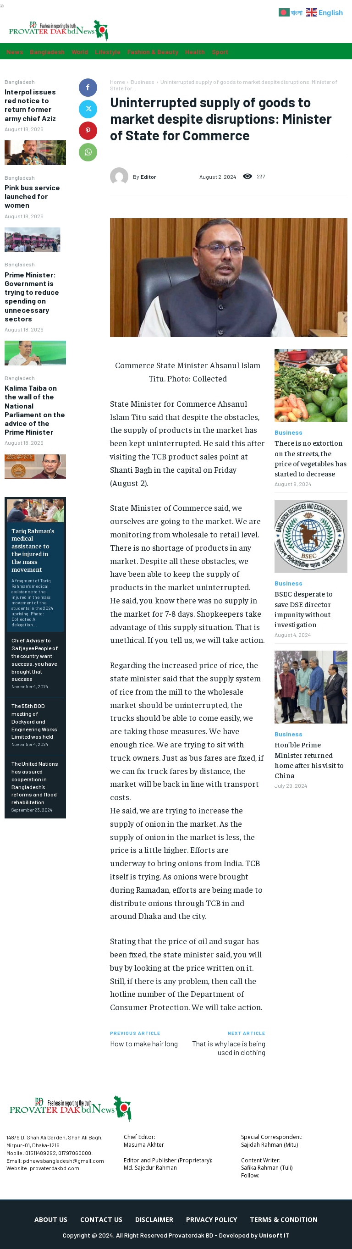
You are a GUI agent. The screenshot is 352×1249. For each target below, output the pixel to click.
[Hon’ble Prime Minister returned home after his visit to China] (311, 687)
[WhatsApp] (88, 152)
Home (117, 81)
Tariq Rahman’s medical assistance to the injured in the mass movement (33, 549)
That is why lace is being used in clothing (228, 1047)
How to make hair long (144, 1043)
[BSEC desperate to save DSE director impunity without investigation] (311, 536)
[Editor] (121, 176)
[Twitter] (88, 109)
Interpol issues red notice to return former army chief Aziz (30, 104)
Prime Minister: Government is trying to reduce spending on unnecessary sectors (32, 296)
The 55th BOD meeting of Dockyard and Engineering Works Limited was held (34, 721)
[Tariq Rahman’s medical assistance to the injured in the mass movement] (35, 510)
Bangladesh (20, 81)
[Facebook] (88, 87)
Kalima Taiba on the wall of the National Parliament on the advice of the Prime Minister (35, 409)
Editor (148, 176)
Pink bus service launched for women (32, 196)
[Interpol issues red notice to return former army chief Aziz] (35, 152)
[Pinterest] (88, 131)
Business (142, 81)
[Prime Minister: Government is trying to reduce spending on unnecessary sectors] (35, 353)
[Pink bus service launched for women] (35, 239)
